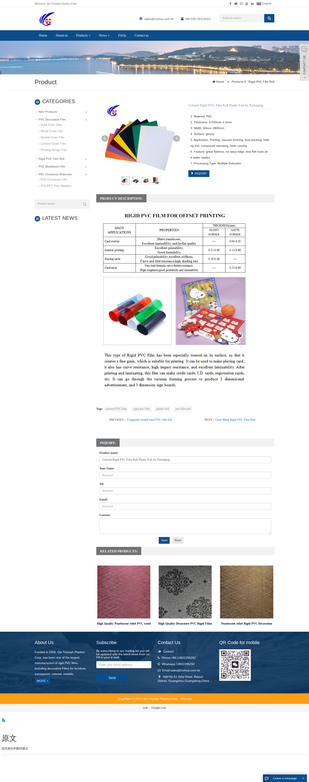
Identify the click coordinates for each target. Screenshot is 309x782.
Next (176, 138)
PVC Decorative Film (52, 119)
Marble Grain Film (53, 137)
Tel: (101, 484)
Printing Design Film (54, 150)
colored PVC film (116, 408)
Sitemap (186, 698)
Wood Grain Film (52, 131)
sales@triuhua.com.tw (159, 19)
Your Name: (107, 468)
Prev (105, 138)
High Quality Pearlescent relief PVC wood (124, 623)
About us (61, 35)
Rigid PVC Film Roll (261, 81)
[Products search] (269, 18)
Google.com (158, 707)
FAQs (122, 35)
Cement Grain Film (53, 143)
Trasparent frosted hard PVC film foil (149, 419)
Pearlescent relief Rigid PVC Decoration (246, 623)
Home (43, 35)
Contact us (142, 35)
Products (82, 35)
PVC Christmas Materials (55, 174)
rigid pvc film (141, 408)
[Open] (304, 63)
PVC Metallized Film (51, 166)
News (103, 35)
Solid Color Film (51, 124)
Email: (103, 499)
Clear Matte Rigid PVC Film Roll (235, 419)
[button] (89, 35)
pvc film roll (183, 408)
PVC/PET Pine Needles (56, 185)
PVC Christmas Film (54, 179)
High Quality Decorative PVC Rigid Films (185, 623)
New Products (47, 111)
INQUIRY (200, 173)
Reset (178, 540)
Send (164, 540)
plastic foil (162, 408)
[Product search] (84, 204)
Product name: (109, 453)
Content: (105, 515)
